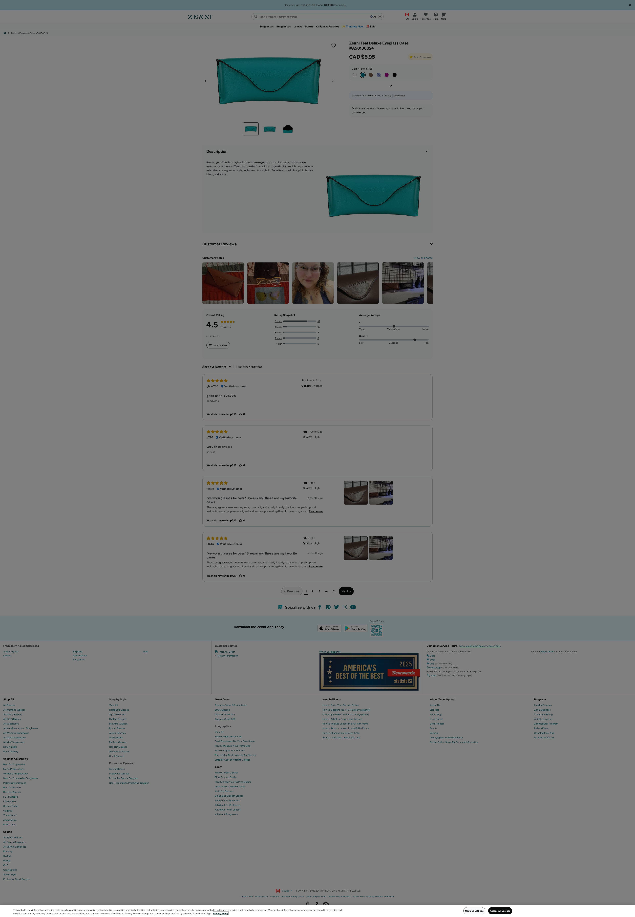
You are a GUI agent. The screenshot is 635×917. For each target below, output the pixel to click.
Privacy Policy (220, 913)
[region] (317, 911)
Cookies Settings (474, 910)
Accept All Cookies (500, 910)
